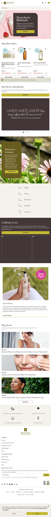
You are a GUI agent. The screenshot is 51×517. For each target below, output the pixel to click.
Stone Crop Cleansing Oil (24, 63)
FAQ (3, 465)
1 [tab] (23, 132)
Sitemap (12, 492)
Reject (13, 513)
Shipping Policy (5, 459)
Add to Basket (8, 77)
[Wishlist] (13, 49)
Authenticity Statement (28, 492)
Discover (25, 31)
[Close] (49, 79)
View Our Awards (7, 315)
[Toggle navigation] (2, 3)
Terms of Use (18, 492)
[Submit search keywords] (2, 8)
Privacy (7, 492)
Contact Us (4, 462)
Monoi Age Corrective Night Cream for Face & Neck (8, 64)
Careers (3, 440)
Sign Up (46, 475)
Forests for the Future (7, 443)
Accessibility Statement (40, 492)
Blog (3, 451)
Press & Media (5, 448)
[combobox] (25, 8)
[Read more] (25, 340)
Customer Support (7, 454)
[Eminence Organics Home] (9, 3)
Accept (37, 513)
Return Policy (5, 457)
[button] (45, 2)
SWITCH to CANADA (30, 494)
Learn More (25, 232)
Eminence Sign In (20, 494)
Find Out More (11, 171)
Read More (25, 95)
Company (4, 437)
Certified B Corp (6, 445)
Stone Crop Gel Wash (39, 63)
